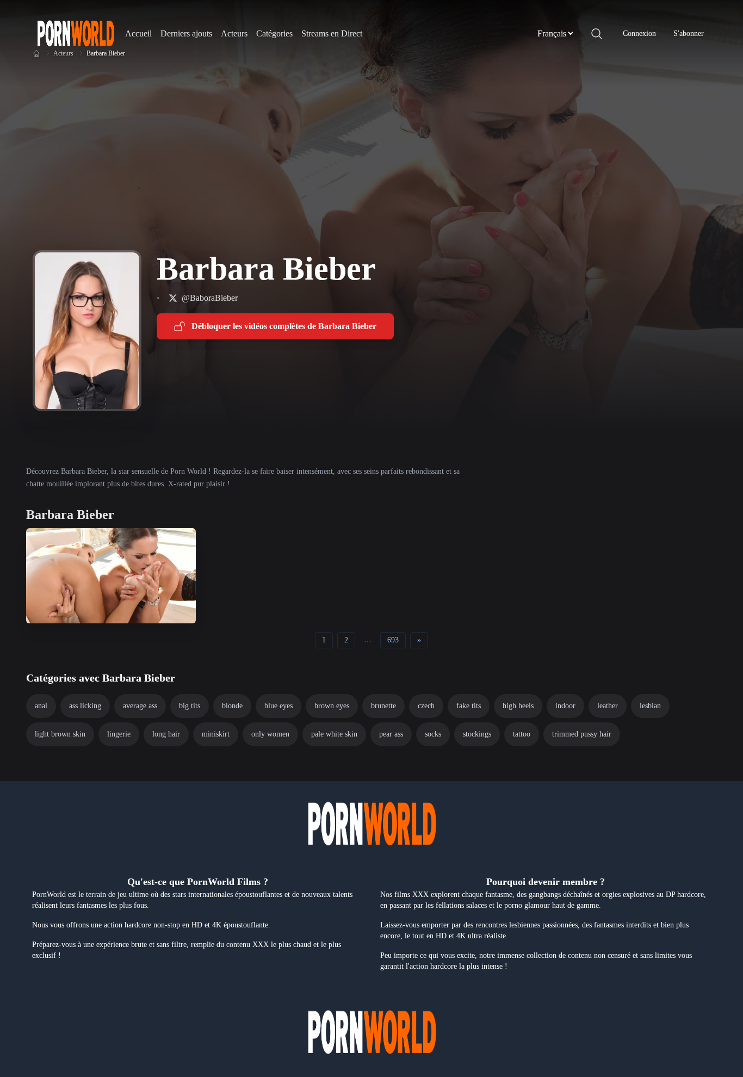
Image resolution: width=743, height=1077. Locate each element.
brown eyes (331, 706)
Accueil (138, 33)
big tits (189, 706)
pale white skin (334, 734)
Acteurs (234, 33)
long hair (166, 734)
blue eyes (278, 706)
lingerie (119, 734)
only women (270, 734)
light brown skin (60, 734)
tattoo (521, 734)
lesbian (650, 706)
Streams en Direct (331, 33)
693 (393, 640)
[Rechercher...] (597, 34)
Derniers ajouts (186, 33)
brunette (383, 706)
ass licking (85, 706)
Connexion (639, 33)
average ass (140, 706)
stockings (477, 734)
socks (433, 734)
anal (41, 706)
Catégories (274, 33)
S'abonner (688, 33)
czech (426, 706)
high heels (518, 706)
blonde (232, 706)
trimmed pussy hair (581, 734)
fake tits (468, 706)
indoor (565, 706)
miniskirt (216, 734)
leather (607, 706)
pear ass (391, 734)
